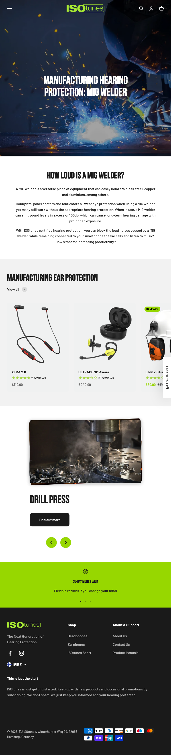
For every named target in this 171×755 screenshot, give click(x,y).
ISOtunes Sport (79, 652)
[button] (167, 377)
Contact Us (121, 644)
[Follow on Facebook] (10, 653)
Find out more (50, 519)
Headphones (78, 636)
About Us (120, 636)
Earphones (76, 644)
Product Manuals (125, 652)
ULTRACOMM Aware (93, 372)
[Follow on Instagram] (21, 653)
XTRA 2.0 (19, 372)
